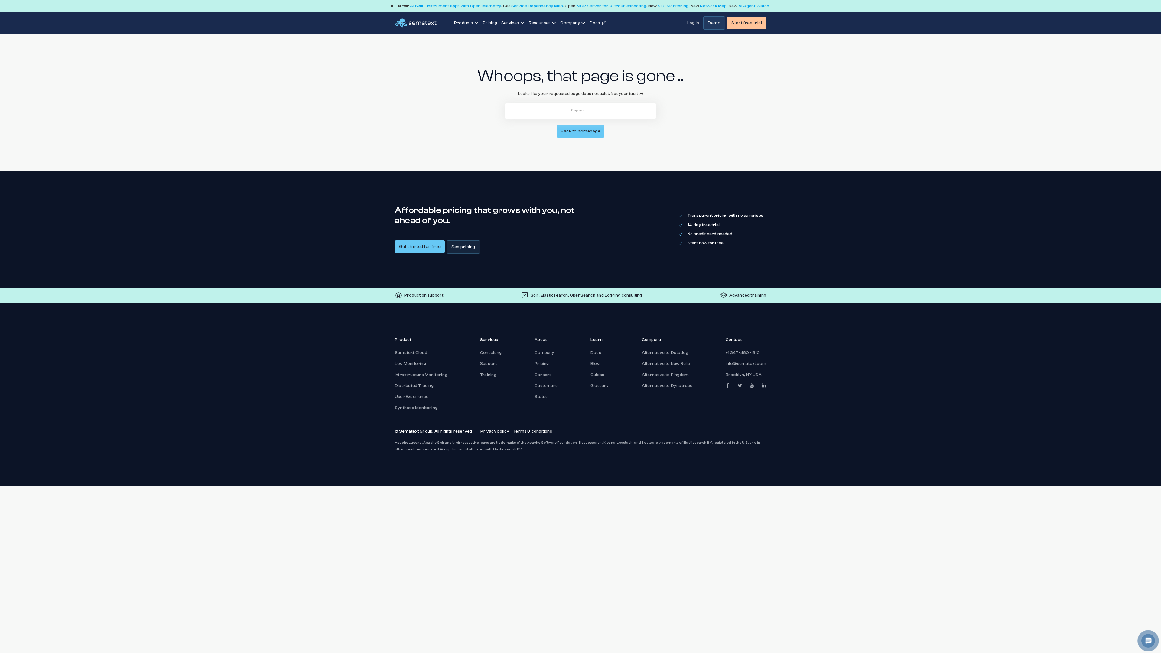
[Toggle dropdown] (476, 23)
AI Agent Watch (753, 6)
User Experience (411, 396)
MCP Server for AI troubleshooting (611, 6)
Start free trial (746, 23)
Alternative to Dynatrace (667, 385)
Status (541, 396)
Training (488, 374)
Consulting (491, 352)
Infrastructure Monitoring (421, 374)
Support (488, 363)
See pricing (463, 247)
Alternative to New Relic (666, 363)
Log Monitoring (410, 363)
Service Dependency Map (537, 6)
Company (544, 352)
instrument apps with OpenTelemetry (464, 6)
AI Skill (416, 6)
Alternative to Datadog (665, 352)
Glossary (599, 385)
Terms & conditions (532, 431)
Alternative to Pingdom (665, 374)
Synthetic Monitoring (416, 407)
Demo (714, 23)
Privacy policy (494, 431)
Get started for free (420, 246)
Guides (597, 374)
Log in (693, 23)
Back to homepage (580, 131)
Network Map (713, 6)
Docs (595, 352)
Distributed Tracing (414, 385)
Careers (543, 374)
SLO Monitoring (673, 6)
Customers (546, 385)
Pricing (490, 23)
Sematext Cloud (411, 352)
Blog (595, 363)
